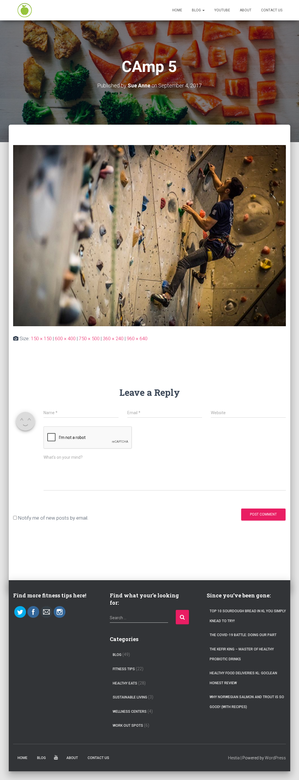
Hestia (234, 758)
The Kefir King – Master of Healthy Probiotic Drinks (242, 654)
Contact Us (271, 10)
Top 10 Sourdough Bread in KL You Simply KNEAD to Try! (248, 616)
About (245, 10)
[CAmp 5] (149, 235)
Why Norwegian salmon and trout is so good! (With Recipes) (247, 702)
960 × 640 (137, 338)
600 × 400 (65, 338)
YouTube (222, 10)
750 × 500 (89, 338)
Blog (197, 10)
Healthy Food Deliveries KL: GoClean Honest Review (243, 678)
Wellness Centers (130, 712)
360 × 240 (113, 338)
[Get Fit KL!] (24, 10)
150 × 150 (41, 338)
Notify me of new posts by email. (53, 518)
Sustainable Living (130, 697)
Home (177, 10)
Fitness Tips (124, 669)
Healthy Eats (125, 683)
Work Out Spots (128, 725)
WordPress (275, 758)
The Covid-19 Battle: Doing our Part (243, 635)
